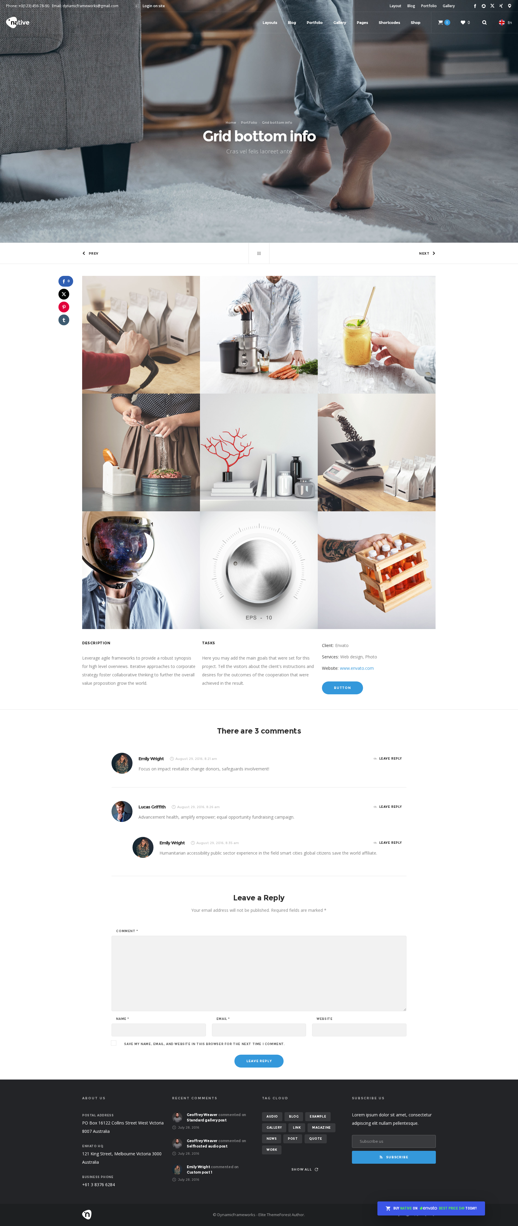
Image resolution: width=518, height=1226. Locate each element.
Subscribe (397, 1157)
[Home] (139, 1214)
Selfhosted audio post (207, 1146)
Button (342, 688)
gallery (274, 1128)
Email (223, 1019)
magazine (321, 1128)
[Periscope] (509, 6)
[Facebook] (475, 6)
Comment (127, 931)
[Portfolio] (259, 253)
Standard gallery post (207, 1120)
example (318, 1116)
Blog (411, 5)
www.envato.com (357, 668)
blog (294, 1116)
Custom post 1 (199, 1172)
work (271, 1150)
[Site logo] (17, 22)
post (293, 1139)
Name (122, 1019)
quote (315, 1139)
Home (231, 122)
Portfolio (429, 5)
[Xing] (501, 6)
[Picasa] (483, 6)
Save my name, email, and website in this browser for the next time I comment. (204, 1044)
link (297, 1128)
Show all (301, 1169)
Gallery (449, 5)
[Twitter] (492, 6)
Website (324, 1019)
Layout (395, 5)
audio (272, 1116)
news (271, 1139)
